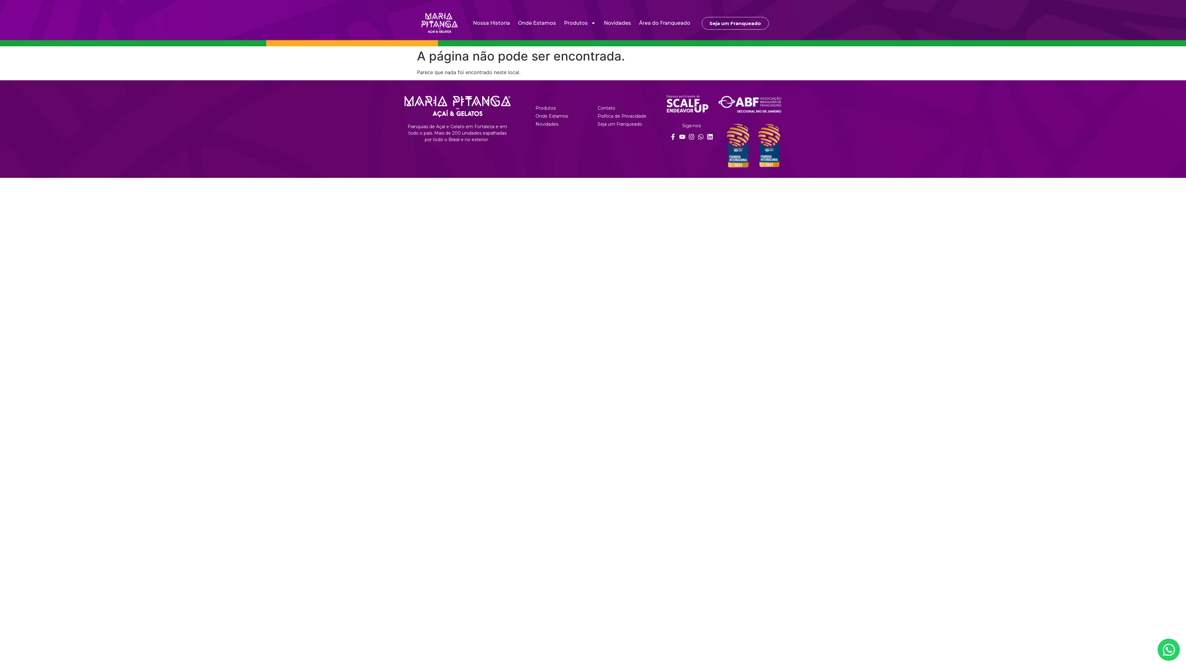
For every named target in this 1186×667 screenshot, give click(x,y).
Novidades (617, 23)
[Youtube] (682, 137)
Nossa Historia (491, 23)
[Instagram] (691, 137)
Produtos (576, 23)
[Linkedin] (710, 137)
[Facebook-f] (673, 137)
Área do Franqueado (664, 23)
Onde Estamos (537, 23)
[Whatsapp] (701, 137)
